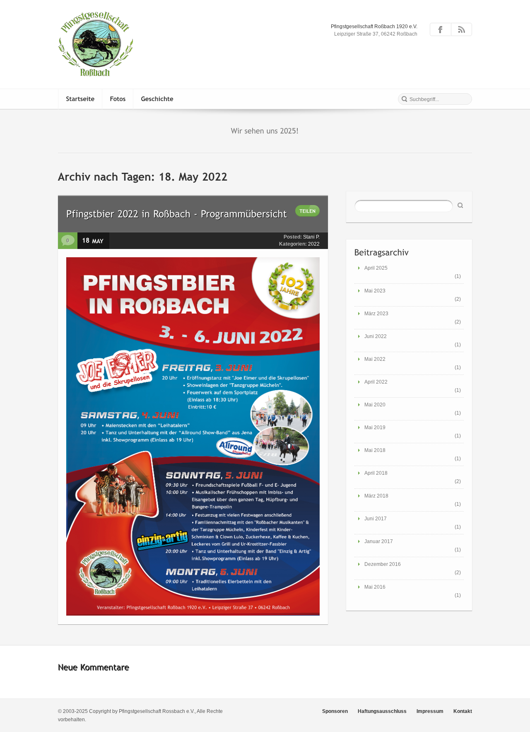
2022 (314, 244)
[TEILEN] (307, 211)
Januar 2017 (378, 541)
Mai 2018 (374, 450)
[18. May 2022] (106, 240)
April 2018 (376, 473)
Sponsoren (335, 711)
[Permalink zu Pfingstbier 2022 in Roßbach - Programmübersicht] (176, 213)
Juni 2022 (375, 336)
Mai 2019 (374, 427)
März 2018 (376, 496)
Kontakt (462, 711)
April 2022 (376, 382)
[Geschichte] (157, 99)
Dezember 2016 (382, 564)
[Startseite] (80, 99)
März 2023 (376, 313)
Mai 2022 (374, 359)
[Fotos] (117, 99)
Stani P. (311, 237)
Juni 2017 (375, 519)
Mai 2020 (374, 405)
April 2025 (376, 268)
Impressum (430, 711)
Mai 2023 (374, 291)
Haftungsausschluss (382, 711)
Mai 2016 (374, 587)
